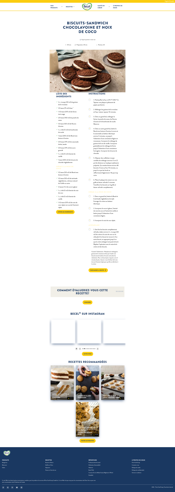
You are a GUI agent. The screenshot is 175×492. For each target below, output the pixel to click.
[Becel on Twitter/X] (8, 487)
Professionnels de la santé (94, 462)
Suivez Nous (88, 354)
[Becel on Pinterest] (12, 487)
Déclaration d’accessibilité (94, 465)
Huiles (3, 467)
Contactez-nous (135, 465)
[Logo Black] (87, 7)
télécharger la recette (97, 270)
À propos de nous (117, 7)
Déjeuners (47, 467)
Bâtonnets (4, 465)
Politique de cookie (136, 467)
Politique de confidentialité (138, 470)
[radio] (116, 292)
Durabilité (91, 475)
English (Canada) (169, 1)
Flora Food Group (136, 462)
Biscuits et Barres (49, 462)
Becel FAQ (91, 470)
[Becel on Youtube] (17, 487)
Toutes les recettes (87, 441)
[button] (62, 7)
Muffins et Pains (49, 465)
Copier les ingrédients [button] (65, 212)
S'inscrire (87, 302)
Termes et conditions (136, 472)
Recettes (69, 7)
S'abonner (91, 467)
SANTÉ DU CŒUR (101, 7)
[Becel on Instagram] (21, 487)
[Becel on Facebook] (3, 487)
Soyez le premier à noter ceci (88, 39)
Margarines (4, 462)
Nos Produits (54, 7)
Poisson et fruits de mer (50, 470)
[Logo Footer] (7, 451)
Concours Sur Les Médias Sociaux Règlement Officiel (101, 472)
